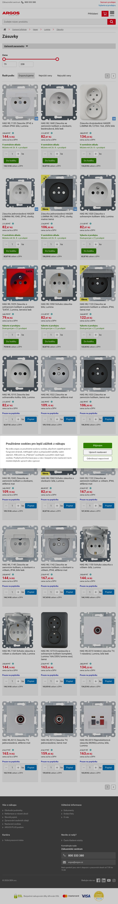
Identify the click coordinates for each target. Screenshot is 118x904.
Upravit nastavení (98, 452)
